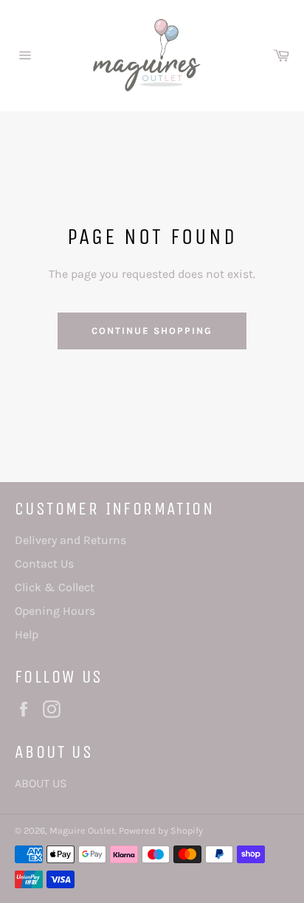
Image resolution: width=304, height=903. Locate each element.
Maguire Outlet (82, 830)
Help (26, 634)
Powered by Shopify (161, 830)
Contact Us (44, 564)
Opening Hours (55, 611)
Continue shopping (151, 330)
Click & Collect (54, 587)
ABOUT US (41, 783)
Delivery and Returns (70, 540)
